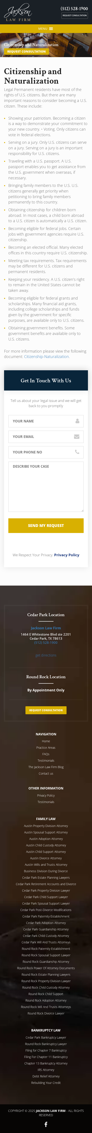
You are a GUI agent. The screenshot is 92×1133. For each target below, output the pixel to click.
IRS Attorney (46, 1070)
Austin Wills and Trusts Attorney (46, 865)
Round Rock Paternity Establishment (46, 949)
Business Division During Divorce (46, 871)
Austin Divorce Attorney (46, 858)
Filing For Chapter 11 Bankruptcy (46, 1057)
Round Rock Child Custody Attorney (46, 987)
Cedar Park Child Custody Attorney (46, 936)
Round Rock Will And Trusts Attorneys (46, 1007)
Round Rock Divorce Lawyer (46, 1013)
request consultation (26, 51)
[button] (42, 28)
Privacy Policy (66, 554)
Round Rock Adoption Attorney (45, 1000)
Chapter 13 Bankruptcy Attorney (45, 1063)
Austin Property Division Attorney (46, 826)
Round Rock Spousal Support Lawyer (46, 955)
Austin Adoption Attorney (46, 839)
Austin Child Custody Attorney (46, 845)
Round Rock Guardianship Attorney (46, 962)
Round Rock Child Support (45, 994)
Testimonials (46, 760)
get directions (46, 655)
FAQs (45, 754)
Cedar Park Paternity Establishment (46, 916)
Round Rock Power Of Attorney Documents (46, 968)
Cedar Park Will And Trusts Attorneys (46, 942)
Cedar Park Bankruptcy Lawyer (46, 1037)
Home (46, 741)
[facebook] (45, 1124)
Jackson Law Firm (46, 628)
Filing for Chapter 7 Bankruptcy (46, 1050)
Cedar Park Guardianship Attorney (45, 929)
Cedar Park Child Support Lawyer (46, 897)
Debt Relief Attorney (46, 1076)
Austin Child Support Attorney (46, 852)
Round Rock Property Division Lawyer (46, 981)
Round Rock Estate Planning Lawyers (46, 974)
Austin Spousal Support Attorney (46, 832)
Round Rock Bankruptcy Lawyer (46, 1044)
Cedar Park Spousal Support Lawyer (46, 903)
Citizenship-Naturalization (46, 356)
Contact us (46, 773)
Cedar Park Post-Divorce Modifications (45, 910)
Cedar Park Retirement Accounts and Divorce (46, 884)
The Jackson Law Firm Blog (46, 767)
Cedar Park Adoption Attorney (46, 923)
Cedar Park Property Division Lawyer (46, 890)
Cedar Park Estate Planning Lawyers (46, 877)
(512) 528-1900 (74, 9)
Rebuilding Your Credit (46, 1083)
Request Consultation (75, 15)
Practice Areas (45, 747)
